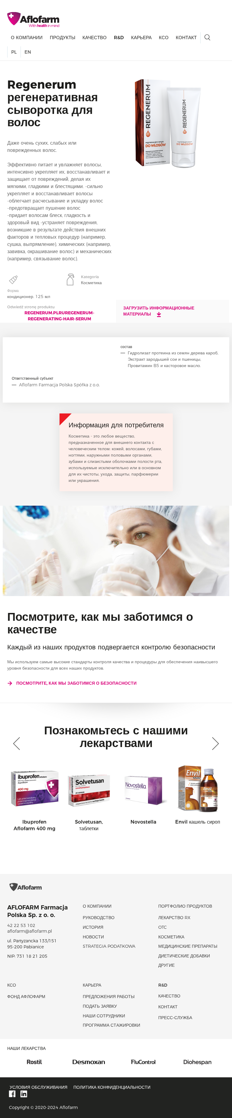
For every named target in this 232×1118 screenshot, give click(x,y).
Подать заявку (100, 1006)
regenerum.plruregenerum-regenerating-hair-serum (59, 316)
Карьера (141, 37)
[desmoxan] (38, 1061)
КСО (164, 37)
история (93, 927)
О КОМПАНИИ (27, 37)
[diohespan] (147, 1061)
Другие (166, 965)
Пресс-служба (175, 1017)
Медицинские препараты (187, 946)
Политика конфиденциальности (111, 1087)
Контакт (186, 37)
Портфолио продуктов (185, 906)
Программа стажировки (111, 1025)
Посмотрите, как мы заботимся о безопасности (76, 683)
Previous (17, 744)
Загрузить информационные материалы (158, 311)
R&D (119, 37)
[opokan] (202, 1061)
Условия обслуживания (38, 1087)
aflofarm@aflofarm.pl (29, 931)
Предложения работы (108, 996)
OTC (162, 927)
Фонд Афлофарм (26, 996)
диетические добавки (184, 956)
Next (214, 744)
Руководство (98, 917)
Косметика (171, 937)
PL (14, 52)
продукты (62, 37)
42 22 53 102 (21, 925)
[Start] (33, 19)
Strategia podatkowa (109, 946)
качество (94, 37)
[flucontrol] (93, 1061)
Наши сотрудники (104, 1016)
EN (27, 52)
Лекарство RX (174, 917)
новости (93, 937)
